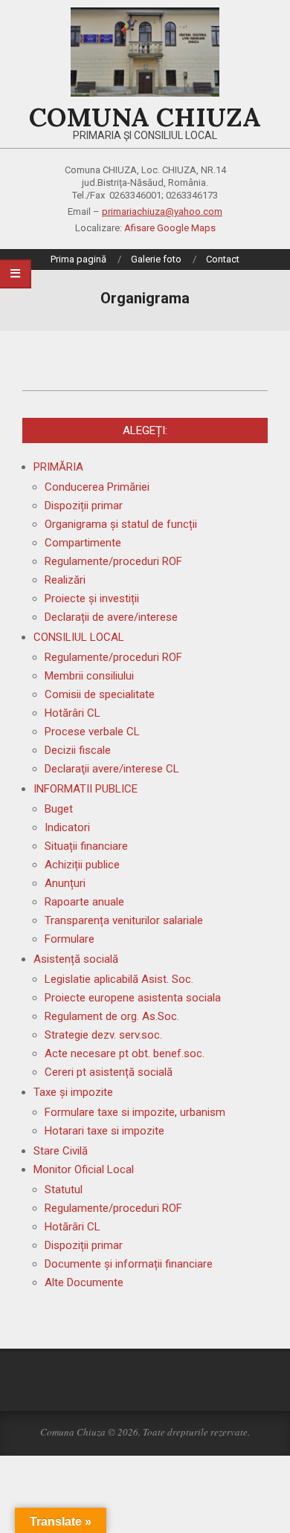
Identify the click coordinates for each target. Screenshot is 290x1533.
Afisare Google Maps (170, 227)
